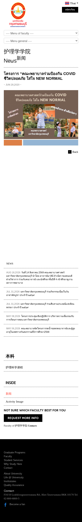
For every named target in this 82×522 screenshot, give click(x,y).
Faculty (8, 456)
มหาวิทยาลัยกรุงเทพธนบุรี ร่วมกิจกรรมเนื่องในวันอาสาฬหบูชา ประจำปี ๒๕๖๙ (37, 293)
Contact (8, 467)
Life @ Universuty (14, 477)
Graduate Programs (14, 452)
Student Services (13, 460)
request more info (23, 418)
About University (13, 473)
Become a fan (17, 504)
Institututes (10, 481)
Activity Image (14, 401)
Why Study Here (13, 464)
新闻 (8, 393)
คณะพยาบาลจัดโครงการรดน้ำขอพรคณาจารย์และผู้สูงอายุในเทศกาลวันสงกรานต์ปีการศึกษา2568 (40, 330)
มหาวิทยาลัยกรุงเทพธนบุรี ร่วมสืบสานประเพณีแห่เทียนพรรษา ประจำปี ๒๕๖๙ (40, 306)
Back (75, 152)
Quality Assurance (14, 485)
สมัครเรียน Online (70, 10)
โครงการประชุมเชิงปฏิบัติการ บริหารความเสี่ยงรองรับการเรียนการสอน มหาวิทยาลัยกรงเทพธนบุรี (40, 318)
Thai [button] (73, 3)
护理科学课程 (14, 367)
